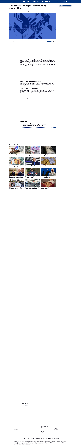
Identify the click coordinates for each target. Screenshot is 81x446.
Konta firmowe (42, 433)
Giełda (24, 1)
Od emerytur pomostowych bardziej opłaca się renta (31, 123)
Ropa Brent (55, 428)
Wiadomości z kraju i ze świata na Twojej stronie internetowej (34, 124)
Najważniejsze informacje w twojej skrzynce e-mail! (33, 125)
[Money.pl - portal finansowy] (19, 1)
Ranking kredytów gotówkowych (44, 426)
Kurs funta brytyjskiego (16, 429)
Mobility (38, 1)
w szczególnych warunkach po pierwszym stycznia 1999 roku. (31, 61)
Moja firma (33, 1)
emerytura (29, 60)
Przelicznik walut (16, 428)
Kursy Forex (55, 427)
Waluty (28, 1)
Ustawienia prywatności (55, 438)
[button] (60, 1)
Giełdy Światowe (56, 429)
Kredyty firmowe (42, 431)
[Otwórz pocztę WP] (58, 1)
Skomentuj (50, 41)
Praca (42, 1)
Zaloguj (64, 1)
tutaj (29, 444)
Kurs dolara (15, 427)
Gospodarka (47, 1)
